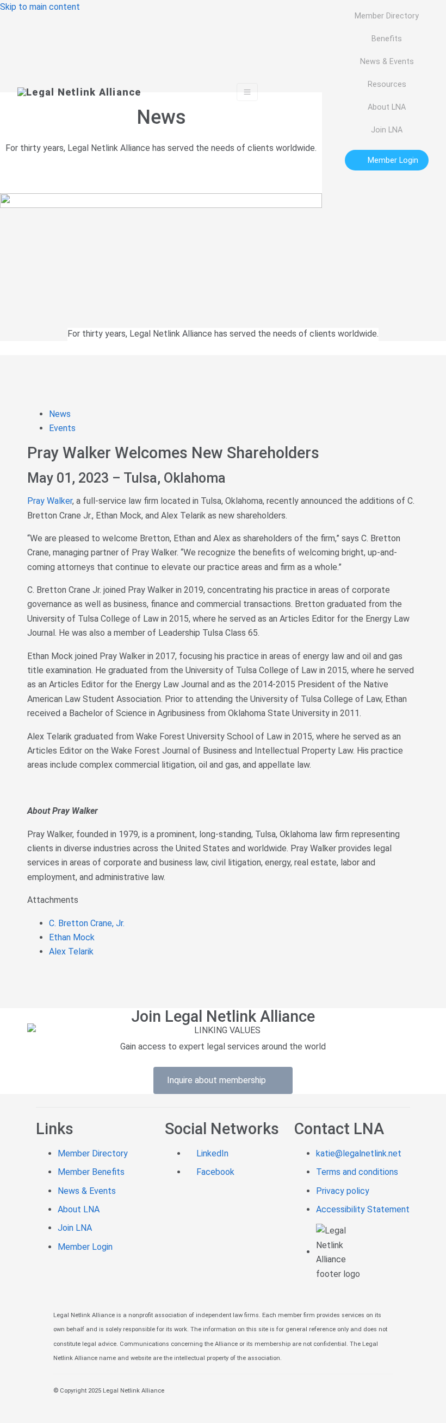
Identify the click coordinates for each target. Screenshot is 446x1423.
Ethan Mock (72, 937)
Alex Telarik (71, 951)
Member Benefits (91, 1172)
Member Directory (387, 15)
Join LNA (386, 129)
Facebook (214, 1172)
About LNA (387, 107)
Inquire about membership (219, 1080)
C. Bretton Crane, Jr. (87, 923)
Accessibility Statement (363, 1209)
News (61, 414)
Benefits (386, 38)
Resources (387, 84)
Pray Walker (49, 501)
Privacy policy (342, 1191)
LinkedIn (211, 1153)
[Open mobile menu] (247, 92)
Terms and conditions (357, 1172)
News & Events (387, 61)
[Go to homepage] (79, 91)
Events (63, 428)
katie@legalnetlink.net (358, 1153)
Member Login (85, 1247)
